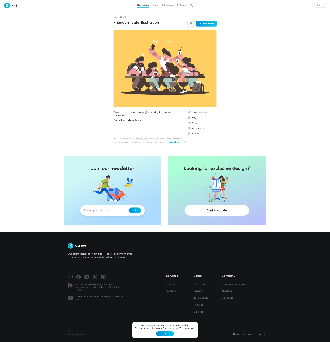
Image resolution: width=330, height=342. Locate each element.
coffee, (137, 142)
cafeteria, (177, 139)
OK (165, 334)
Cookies (198, 312)
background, (126, 139)
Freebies (171, 291)
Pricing (170, 284)
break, (163, 139)
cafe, (169, 139)
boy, (146, 139)
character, (128, 142)
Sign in (320, 5)
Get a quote (217, 210)
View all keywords (177, 142)
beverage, (138, 139)
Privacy (198, 291)
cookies (152, 325)
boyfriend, (154, 139)
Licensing (199, 284)
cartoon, (117, 142)
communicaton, (149, 142)
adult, (116, 139)
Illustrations (119, 17)
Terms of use (201, 298)
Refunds (198, 305)
